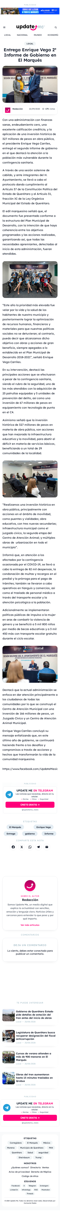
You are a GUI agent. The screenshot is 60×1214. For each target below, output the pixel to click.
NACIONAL (22, 35)
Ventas (45, 1167)
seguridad (43, 1152)
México (46, 1143)
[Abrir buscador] (55, 27)
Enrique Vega (43, 827)
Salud (30, 1152)
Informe (48, 833)
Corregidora (16, 1143)
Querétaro (17, 1152)
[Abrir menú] (4, 27)
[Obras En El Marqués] (30, 13)
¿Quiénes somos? (20, 1167)
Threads (30, 1194)
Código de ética (30, 1176)
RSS (36, 1190)
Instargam (44, 1186)
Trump (38, 1157)
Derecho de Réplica (41, 1171)
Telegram (32, 1186)
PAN (51, 1147)
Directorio (35, 1167)
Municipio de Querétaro (31, 1147)
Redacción (17, 109)
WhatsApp (26, 1190)
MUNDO (38, 35)
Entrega (11, 833)
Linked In (14, 1190)
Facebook (16, 1186)
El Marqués (15, 827)
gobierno (30, 833)
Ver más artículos (30, 925)
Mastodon (46, 1190)
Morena (10, 1147)
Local (30, 43)
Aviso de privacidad (19, 1171)
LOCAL (7, 35)
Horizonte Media (30, 1203)
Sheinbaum (24, 1157)
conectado (40, 950)
